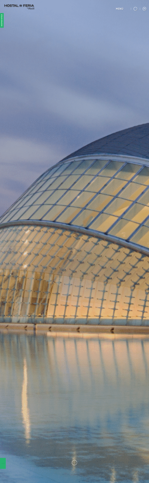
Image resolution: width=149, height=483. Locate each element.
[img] (74, 241)
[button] (122, 9)
